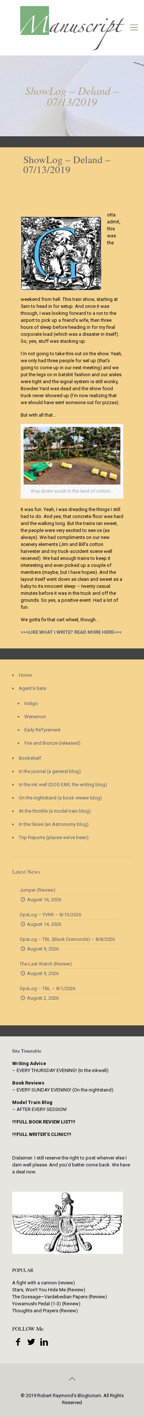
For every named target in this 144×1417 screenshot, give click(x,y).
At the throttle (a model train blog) (55, 811)
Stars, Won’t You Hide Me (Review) (48, 1289)
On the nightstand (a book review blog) (60, 798)
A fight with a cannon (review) (43, 1282)
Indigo (31, 703)
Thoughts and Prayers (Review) (45, 1310)
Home (25, 675)
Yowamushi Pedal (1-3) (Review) (46, 1303)
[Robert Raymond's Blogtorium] (72, 27)
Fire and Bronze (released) (52, 743)
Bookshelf (30, 758)
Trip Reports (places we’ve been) (54, 837)
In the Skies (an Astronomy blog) (54, 824)
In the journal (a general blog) (50, 771)
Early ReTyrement (42, 730)
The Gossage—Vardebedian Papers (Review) (59, 1296)
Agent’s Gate (32, 688)
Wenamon (35, 716)
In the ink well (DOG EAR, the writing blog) (63, 784)
